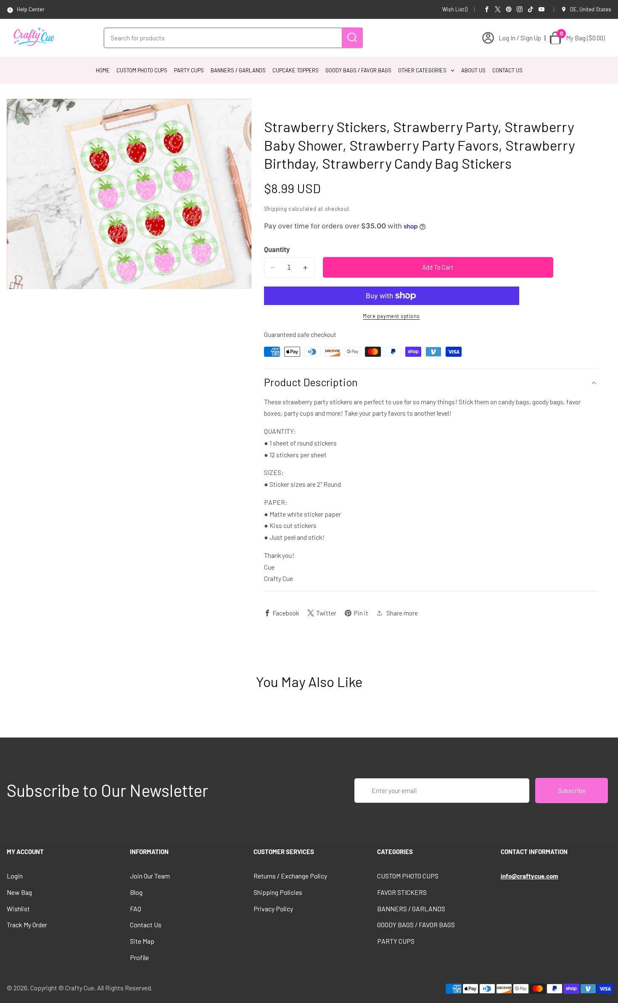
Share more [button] (402, 613)
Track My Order (27, 925)
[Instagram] (519, 9)
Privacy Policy (273, 909)
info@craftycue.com (529, 876)
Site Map (142, 941)
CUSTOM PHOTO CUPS (407, 876)
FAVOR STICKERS (402, 892)
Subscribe (572, 790)
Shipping (275, 208)
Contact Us (145, 925)
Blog (136, 892)
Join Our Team (150, 876)
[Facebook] (486, 9)
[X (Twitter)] (497, 9)
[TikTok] (530, 9)
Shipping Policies (278, 892)
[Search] (352, 37)
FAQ (135, 909)
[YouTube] (541, 9)
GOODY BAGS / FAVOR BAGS (416, 925)
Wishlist (18, 909)
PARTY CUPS (396, 941)
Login (15, 876)
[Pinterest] (508, 9)
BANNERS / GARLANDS (411, 909)
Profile (139, 957)
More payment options (391, 316)
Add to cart (438, 267)
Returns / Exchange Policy (290, 876)
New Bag (19, 892)
